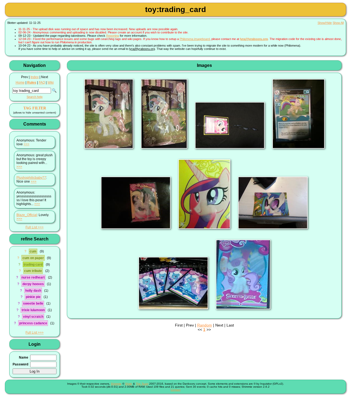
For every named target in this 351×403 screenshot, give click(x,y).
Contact (175, 389)
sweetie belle (33, 303)
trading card (33, 264)
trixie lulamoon (33, 310)
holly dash (33, 291)
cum (33, 251)
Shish (128, 383)
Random (204, 325)
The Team (142, 383)
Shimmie (116, 383)
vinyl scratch (33, 317)
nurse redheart (33, 277)
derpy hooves (33, 284)
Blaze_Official (26, 215)
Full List (31, 227)
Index (34, 77)
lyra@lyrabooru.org (254, 39)
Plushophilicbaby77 (31, 178)
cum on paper (33, 258)
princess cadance (33, 323)
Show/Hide (325, 22)
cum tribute (33, 271)
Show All (338, 22)
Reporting (112, 35)
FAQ (42, 82)
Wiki (50, 82)
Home (20, 82)
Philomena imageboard (195, 39)
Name (23, 357)
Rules (31, 82)
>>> (26, 144)
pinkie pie (33, 297)
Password (20, 364)
